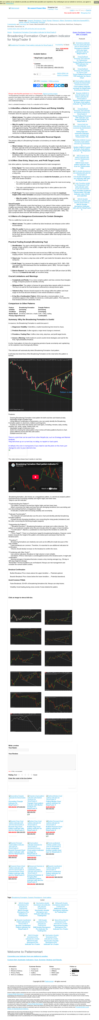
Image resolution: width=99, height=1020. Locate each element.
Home (9, 32)
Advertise (54, 974)
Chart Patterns (54, 16)
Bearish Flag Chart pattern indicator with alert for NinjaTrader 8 (16, 828)
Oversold (42, 22)
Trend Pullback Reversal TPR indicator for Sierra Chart (82, 76)
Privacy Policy (15, 973)
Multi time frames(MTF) (81, 20)
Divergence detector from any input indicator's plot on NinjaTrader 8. (81, 51)
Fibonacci (55, 20)
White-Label (55, 973)
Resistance (37, 20)
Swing (21, 22)
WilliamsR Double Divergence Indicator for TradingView (60, 910)
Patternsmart (49, 981)
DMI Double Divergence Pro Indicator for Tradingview (42, 929)
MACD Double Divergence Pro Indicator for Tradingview (23, 913)
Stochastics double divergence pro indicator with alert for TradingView (42, 913)
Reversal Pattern (41, 16)
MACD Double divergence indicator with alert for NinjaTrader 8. (82, 207)
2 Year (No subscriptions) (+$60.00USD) (50, 67)
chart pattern (47, 897)
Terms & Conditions (17, 974)
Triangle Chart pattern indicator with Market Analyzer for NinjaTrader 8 (35, 805)
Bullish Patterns (28, 16)
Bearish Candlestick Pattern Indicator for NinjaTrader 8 (53, 873)
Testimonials (13, 20)
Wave (62, 20)
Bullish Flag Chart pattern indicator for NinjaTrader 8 (34, 828)
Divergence (69, 20)
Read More (10, 3)
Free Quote (34, 971)
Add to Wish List (62, 73)
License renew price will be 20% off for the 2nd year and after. (26, 28)
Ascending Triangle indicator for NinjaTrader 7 (16, 803)
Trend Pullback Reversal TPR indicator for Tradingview (82, 64)
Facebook (75, 975)
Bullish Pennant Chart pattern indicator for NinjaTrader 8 (54, 828)
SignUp (88, 10)
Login (72, 10)
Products (65, 16)
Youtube (74, 969)
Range (49, 20)
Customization (11, 24)
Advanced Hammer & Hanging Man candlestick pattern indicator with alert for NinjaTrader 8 (35, 878)
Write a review (54, 81)
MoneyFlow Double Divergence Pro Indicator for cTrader (60, 927)
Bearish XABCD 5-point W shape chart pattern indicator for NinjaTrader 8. (82, 103)
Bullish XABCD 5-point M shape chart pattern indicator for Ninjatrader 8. (82, 149)
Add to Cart (13, 809)
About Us (14, 969)
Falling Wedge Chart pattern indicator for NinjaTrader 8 (53, 803)
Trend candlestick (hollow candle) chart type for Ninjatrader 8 (53, 850)
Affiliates (54, 971)
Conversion (22, 24)
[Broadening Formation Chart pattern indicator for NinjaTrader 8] (31, 45)
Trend (44, 20)
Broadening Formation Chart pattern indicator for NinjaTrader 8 (34, 32)
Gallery (33, 973)
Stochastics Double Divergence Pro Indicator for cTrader (51, 942)
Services (73, 16)
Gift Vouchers (55, 969)
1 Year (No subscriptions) (44, 65)
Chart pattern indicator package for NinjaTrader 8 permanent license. (82, 88)
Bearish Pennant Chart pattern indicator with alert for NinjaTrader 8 (17, 852)
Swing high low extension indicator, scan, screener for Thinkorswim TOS (82, 134)
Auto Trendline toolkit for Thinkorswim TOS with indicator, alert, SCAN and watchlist (82, 193)
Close (96, 2)
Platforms (82, 16)
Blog (73, 973)
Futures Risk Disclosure (15, 994)
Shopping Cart (86, 13)
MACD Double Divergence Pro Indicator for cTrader (32, 942)
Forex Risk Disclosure (35, 1004)
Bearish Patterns (14, 16)
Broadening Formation (19, 897)
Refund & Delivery (16, 971)
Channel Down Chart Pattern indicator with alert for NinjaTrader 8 (16, 873)
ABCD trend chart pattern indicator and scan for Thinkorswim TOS (82, 165)
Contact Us (34, 969)
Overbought (34, 22)
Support (30, 20)
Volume (26, 22)
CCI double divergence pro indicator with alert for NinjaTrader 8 (81, 178)
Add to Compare (62, 75)
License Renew (36, 974)
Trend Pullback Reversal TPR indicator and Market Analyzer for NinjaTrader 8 (82, 118)
